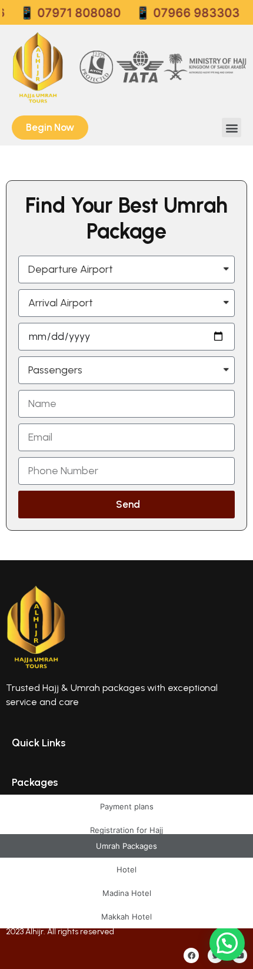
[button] (231, 127)
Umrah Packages (126, 846)
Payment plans (127, 806)
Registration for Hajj (126, 830)
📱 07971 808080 (64, 13)
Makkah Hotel (126, 916)
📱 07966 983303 (182, 13)
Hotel (126, 869)
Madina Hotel (126, 893)
